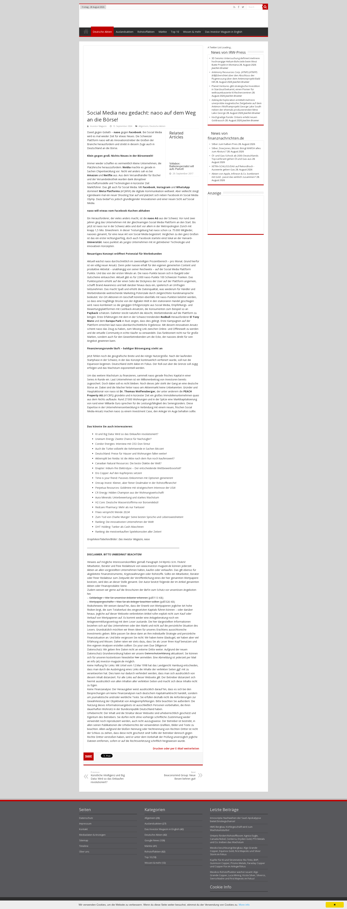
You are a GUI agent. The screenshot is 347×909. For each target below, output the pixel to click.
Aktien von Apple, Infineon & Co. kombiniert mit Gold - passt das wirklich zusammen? (235, 175)
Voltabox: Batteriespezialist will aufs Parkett (181, 166)
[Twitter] (243, 7)
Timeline (83, 846)
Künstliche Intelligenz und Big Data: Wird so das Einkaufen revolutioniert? (108, 777)
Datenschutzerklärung (157, 653)
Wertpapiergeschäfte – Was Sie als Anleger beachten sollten (124, 601)
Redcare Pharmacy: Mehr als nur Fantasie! (119, 507)
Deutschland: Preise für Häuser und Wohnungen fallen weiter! (131, 453)
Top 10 (175, 31)
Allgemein (143, 126)
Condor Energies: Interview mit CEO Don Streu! (122, 443)
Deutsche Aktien (102, 31)
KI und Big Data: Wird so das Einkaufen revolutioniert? (126, 434)
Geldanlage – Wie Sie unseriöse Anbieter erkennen (118, 597)
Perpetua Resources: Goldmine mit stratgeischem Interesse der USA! (135, 487)
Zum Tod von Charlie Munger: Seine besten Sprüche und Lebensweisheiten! (139, 517)
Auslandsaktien (124, 31)
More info (244, 904)
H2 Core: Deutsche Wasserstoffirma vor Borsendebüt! (126, 502)
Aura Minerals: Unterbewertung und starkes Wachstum (127, 497)
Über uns (84, 851)
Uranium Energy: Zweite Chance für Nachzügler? (123, 439)
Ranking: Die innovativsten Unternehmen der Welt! (124, 522)
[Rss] (234, 7)
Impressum (85, 823)
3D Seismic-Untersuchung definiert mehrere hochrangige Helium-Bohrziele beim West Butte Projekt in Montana (236, 61)
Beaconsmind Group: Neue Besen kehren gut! (180, 775)
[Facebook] (238, 7)
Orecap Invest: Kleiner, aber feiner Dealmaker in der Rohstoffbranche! (135, 482)
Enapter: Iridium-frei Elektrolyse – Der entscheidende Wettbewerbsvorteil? (138, 468)
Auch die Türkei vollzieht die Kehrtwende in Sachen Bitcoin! (129, 448)
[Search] (265, 7)
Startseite (86, 32)
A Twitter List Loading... (220, 47)
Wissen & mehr (192, 31)
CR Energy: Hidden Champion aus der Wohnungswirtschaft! (129, 492)
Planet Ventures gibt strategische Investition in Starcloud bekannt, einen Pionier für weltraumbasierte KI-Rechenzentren (236, 89)
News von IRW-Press (228, 52)
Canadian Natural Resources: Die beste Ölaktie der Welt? (128, 463)
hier (137, 657)
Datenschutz (86, 818)
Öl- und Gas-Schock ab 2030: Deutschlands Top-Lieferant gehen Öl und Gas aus (235, 157)
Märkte (162, 31)
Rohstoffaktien (146, 31)
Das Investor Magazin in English (223, 31)
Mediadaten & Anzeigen (92, 834)
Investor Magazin (98, 126)
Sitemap (83, 840)
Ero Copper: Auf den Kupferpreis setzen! (118, 473)
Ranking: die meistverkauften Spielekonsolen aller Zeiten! (128, 531)
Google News (152, 840)
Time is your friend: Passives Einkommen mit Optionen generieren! (134, 478)
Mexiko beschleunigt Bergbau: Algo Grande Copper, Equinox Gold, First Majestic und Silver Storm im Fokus (235, 851)
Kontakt (83, 829)
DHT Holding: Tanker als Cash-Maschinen (119, 526)
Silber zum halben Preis (225, 144)
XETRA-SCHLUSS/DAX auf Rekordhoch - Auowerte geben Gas (233, 168)
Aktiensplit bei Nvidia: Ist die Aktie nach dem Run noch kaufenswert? (134, 458)
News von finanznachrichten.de (226, 136)
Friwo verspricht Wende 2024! (112, 512)
